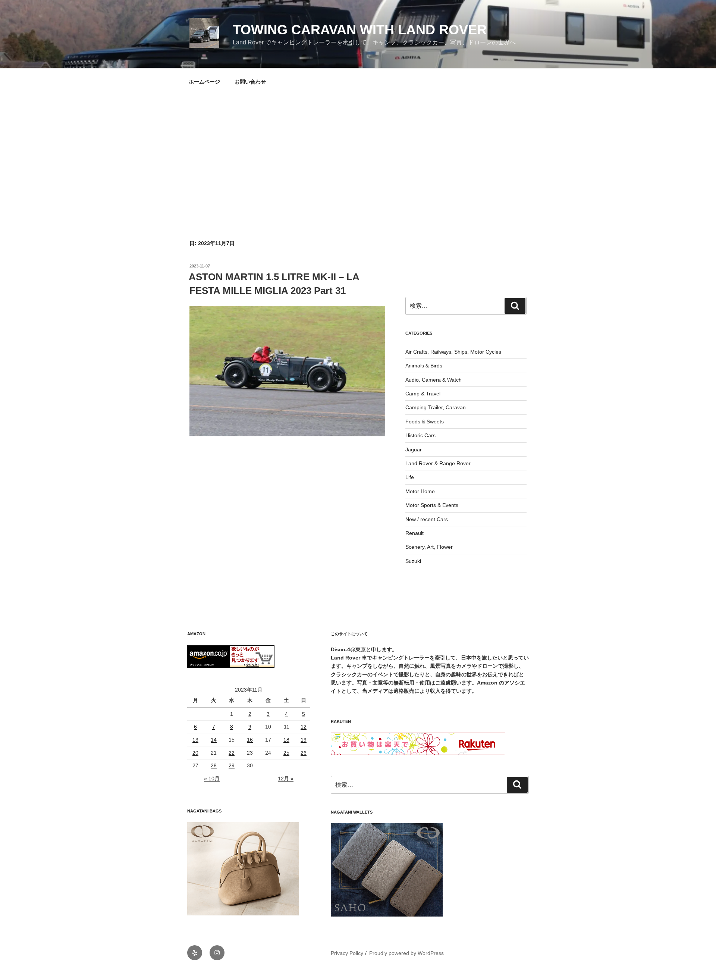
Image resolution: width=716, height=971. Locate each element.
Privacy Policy (347, 953)
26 (304, 753)
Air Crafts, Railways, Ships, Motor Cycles (453, 352)
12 (304, 727)
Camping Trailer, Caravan (435, 407)
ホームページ (204, 82)
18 (286, 740)
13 (195, 740)
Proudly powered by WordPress (406, 953)
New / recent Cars (426, 519)
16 (250, 740)
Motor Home (420, 491)
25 (286, 753)
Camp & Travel (422, 394)
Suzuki (413, 561)
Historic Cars (420, 435)
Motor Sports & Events (431, 505)
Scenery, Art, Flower (429, 547)
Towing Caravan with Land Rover (360, 29)
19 (304, 740)
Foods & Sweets (424, 422)
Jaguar (413, 449)
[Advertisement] (358, 151)
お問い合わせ (250, 82)
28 (214, 765)
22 (232, 753)
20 (195, 753)
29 (232, 765)
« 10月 (212, 779)
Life (409, 477)
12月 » (285, 779)
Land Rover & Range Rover (438, 463)
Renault (414, 533)
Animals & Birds (423, 366)
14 (214, 740)
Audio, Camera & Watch (433, 380)
